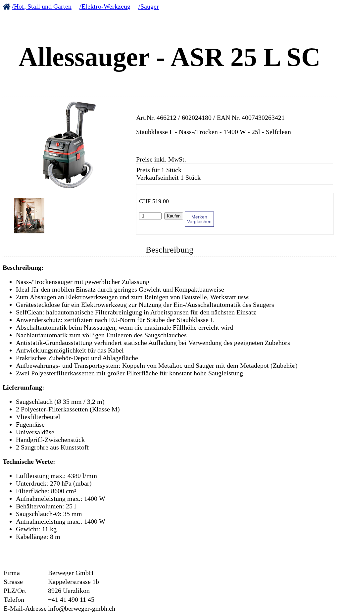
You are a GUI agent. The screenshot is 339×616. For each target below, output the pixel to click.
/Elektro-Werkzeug (104, 6)
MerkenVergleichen (199, 219)
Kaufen (173, 215)
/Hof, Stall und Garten (42, 6)
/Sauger (148, 6)
